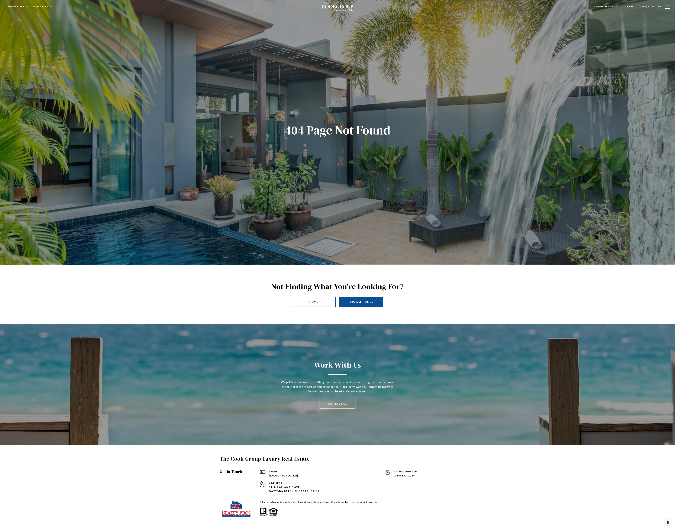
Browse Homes (361, 301)
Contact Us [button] (337, 403)
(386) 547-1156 (404, 475)
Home (313, 301)
